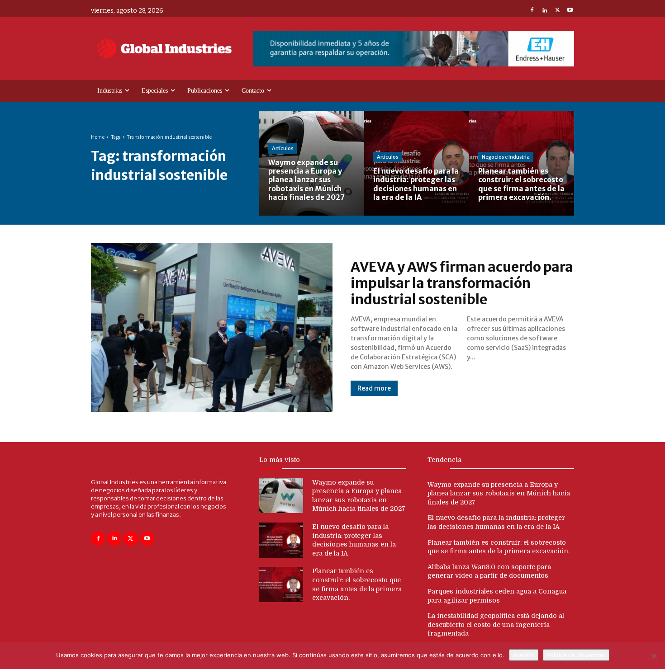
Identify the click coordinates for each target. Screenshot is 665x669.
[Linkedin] (545, 11)
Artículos (282, 148)
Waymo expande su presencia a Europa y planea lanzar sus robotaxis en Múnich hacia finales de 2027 (499, 493)
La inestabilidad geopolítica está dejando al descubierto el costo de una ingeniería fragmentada (496, 624)
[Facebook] (532, 11)
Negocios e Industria (506, 157)
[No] (653, 655)
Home (97, 137)
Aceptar (524, 655)
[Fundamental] (413, 48)
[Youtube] (570, 11)
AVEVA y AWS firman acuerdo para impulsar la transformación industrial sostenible (462, 283)
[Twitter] (557, 11)
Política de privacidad (576, 655)
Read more (374, 388)
